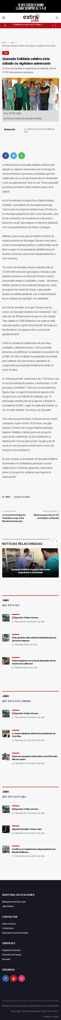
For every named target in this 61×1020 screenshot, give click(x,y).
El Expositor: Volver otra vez (25, 617)
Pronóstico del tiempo (11, 954)
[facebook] (5, 155)
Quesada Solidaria (22, 497)
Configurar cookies (50, 1016)
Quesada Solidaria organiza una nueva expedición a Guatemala (30, 571)
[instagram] (21, 978)
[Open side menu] (3, 17)
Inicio (4, 42)
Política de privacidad (31, 1011)
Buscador (6, 959)
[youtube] (13, 978)
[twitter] (13, 155)
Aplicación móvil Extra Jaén (14, 901)
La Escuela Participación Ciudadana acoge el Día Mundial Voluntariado (13, 518)
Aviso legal (15, 1011)
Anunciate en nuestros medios (15, 932)
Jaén (12, 42)
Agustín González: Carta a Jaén (27, 829)
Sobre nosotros (9, 923)
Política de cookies (49, 1011)
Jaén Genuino (8, 906)
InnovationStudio (51, 1006)
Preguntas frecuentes (11, 950)
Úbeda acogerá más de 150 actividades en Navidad (46, 516)
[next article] (53, 25)
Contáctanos (8, 928)
